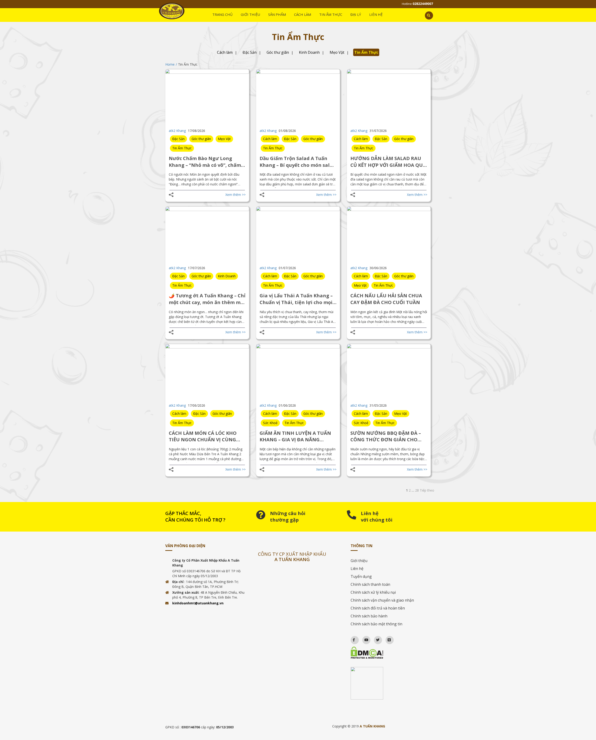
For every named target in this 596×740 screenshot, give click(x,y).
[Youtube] (364, 638)
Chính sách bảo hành (369, 616)
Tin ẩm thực (330, 14)
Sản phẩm (277, 14)
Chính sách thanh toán (370, 584)
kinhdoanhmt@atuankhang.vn (198, 603)
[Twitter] (375, 638)
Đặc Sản (250, 52)
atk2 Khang (177, 130)
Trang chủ (222, 14)
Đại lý (355, 14)
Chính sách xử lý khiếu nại (373, 592)
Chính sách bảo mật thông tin (376, 623)
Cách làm (302, 14)
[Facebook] (352, 638)
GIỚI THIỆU (250, 14)
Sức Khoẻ (270, 423)
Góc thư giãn (278, 52)
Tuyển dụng (361, 576)
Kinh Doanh (309, 52)
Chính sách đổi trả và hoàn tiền (378, 608)
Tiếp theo (427, 490)
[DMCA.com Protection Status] (391, 652)
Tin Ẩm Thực (366, 52)
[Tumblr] (387, 638)
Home (170, 64)
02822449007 (423, 3)
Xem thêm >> (235, 194)
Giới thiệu (359, 560)
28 (417, 490)
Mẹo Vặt (337, 52)
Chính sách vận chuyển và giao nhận (382, 600)
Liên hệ (376, 14)
